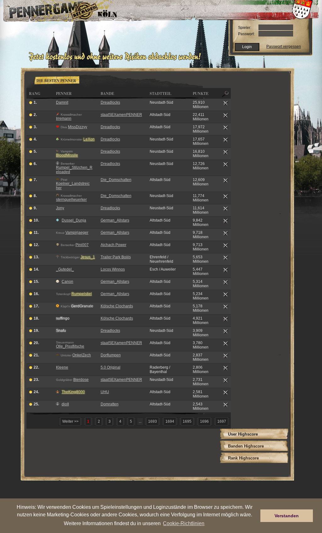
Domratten (110, 404)
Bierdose (81, 379)
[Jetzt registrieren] (116, 60)
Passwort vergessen (283, 46)
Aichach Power (113, 245)
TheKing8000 (73, 392)
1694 (169, 421)
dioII (65, 404)
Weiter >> (70, 421)
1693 (152, 421)
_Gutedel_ (65, 269)
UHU (105, 392)
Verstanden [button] (287, 515)
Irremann (63, 118)
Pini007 (82, 245)
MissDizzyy (77, 127)
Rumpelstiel (81, 294)
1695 (187, 421)
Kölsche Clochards (117, 306)
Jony (60, 208)
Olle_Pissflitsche (70, 346)
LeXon (89, 139)
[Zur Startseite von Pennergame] (47, 9)
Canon (67, 281)
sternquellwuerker (71, 199)
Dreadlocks (110, 102)
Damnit (62, 102)
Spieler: (244, 27)
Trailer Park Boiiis (116, 257)
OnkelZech (81, 355)
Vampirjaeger (76, 232)
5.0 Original (110, 367)
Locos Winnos (113, 269)
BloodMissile (67, 155)
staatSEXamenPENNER (121, 115)
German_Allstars (115, 220)
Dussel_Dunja (74, 220)
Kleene (62, 367)
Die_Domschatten (116, 180)
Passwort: (246, 34)
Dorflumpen (111, 355)
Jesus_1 (87, 257)
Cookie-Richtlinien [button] (183, 523)
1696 (204, 421)
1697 (221, 421)
